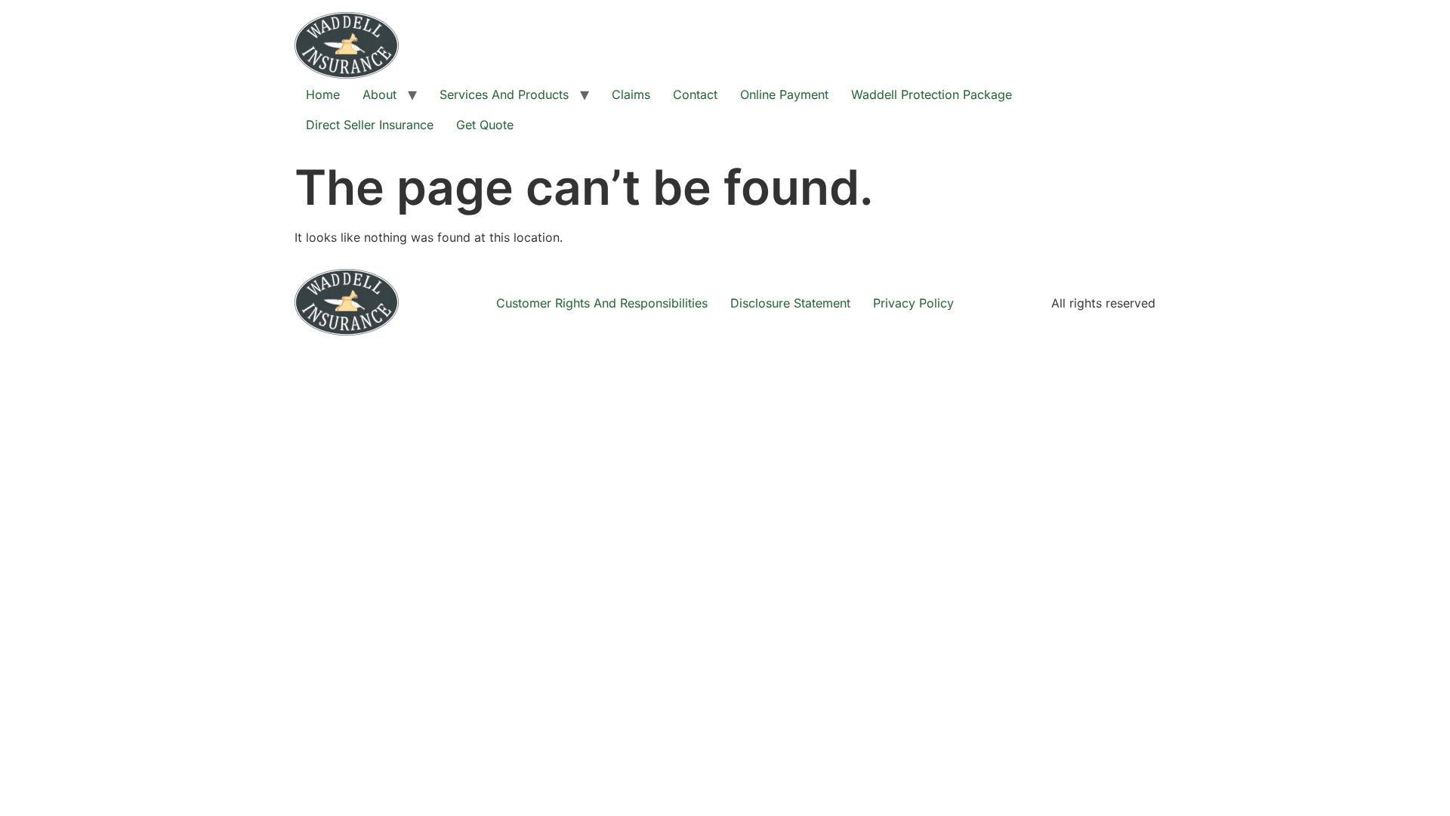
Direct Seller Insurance (369, 124)
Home (323, 94)
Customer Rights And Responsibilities (602, 303)
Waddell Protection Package (931, 94)
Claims (631, 94)
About (379, 94)
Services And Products (504, 94)
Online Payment (784, 94)
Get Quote (485, 124)
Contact (695, 94)
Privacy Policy (913, 303)
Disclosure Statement (790, 303)
